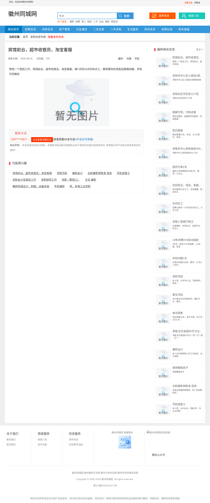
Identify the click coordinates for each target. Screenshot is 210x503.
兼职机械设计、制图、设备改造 (30, 186)
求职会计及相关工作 (24, 179)
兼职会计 (77, 173)
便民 (107, 21)
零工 (83, 21)
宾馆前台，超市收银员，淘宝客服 (32, 173)
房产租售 (64, 29)
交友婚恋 (81, 29)
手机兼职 (59, 186)
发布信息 (73, 439)
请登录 (197, 3)
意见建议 (11, 444)
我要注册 (188, 3)
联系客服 (184, 29)
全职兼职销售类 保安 (100, 173)
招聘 (77, 21)
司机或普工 (123, 173)
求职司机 (62, 173)
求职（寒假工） (71, 179)
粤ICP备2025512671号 (105, 485)
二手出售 (98, 29)
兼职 (72, 21)
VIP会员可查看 (83, 139)
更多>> (199, 49)
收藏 (129, 58)
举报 (137, 58)
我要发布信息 (56, 37)
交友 (101, 21)
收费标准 (167, 29)
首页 (25, 37)
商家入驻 (42, 439)
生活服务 (132, 29)
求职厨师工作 (49, 179)
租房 (89, 21)
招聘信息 (30, 29)
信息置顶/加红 (76, 444)
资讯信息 (150, 29)
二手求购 (115, 29)
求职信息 (47, 29)
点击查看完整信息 (42, 139)
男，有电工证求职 (80, 186)
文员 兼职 (90, 179)
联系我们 (11, 439)
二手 (95, 21)
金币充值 (42, 444)
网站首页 (13, 29)
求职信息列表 (38, 37)
